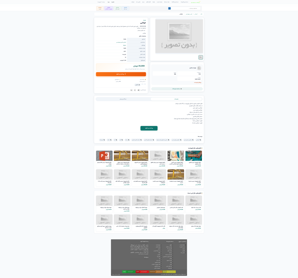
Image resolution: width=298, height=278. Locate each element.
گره (120, 140)
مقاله (159, 252)
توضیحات (176, 99)
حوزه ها (101, 140)
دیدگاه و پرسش (123, 99)
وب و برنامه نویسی (157, 251)
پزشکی (170, 258)
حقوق (171, 245)
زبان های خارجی (169, 266)
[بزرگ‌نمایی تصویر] (179, 36)
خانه (201, 14)
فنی (159, 258)
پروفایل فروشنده (197, 82)
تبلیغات (132, 2)
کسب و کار (158, 260)
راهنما (154, 2)
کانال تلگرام (148, 2)
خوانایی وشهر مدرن (176, 140)
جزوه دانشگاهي (157, 266)
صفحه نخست (159, 2)
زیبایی (171, 264)
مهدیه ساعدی (193, 68)
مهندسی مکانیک (169, 247)
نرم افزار (170, 252)
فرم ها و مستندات (168, 254)
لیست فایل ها (182, 247)
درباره (143, 2)
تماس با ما (138, 2)
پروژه (171, 262)
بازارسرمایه (170, 268)
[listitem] (201, 57)
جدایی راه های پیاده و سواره (162, 140)
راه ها (126, 140)
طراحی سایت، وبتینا (116, 274)
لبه (114, 140)
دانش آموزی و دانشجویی (167, 256)
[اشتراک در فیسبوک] (135, 90)
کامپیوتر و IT (169, 249)
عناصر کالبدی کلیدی (136, 140)
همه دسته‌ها (166, 2)
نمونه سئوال (170, 251)
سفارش (108, 8)
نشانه (108, 140)
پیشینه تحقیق (169, 260)
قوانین (183, 251)
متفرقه (124, 45)
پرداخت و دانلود (121, 74)
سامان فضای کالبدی (148, 140)
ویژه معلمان (158, 247)
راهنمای (125, 8)
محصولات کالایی (157, 268)
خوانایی (197, 140)
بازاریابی (158, 254)
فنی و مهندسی (189, 14)
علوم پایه (158, 256)
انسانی (196, 14)
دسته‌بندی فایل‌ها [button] (184, 2)
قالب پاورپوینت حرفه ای (156, 264)
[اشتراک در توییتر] (138, 90)
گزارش (136, 85)
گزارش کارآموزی (157, 262)
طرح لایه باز (158, 245)
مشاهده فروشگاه (176, 89)
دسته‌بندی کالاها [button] (174, 2)
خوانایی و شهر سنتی (188, 140)
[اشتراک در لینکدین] (131, 90)
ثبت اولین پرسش (141, 30)
